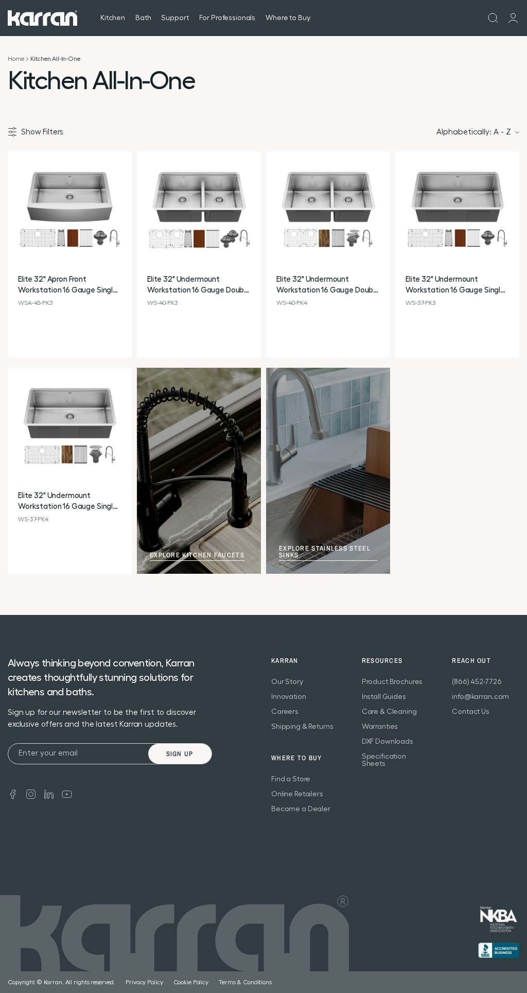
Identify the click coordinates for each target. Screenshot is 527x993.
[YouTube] (67, 793)
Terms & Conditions (245, 982)
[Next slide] (123, 214)
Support (174, 18)
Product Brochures (392, 682)
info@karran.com (480, 696)
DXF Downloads (387, 741)
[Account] (513, 18)
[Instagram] (31, 793)
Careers (284, 711)
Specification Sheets (384, 760)
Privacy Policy (144, 982)
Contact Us (470, 711)
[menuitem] (493, 18)
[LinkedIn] (49, 793)
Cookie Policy (190, 982)
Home (16, 59)
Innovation (288, 696)
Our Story (287, 682)
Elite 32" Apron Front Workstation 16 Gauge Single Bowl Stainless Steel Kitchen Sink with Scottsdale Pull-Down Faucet (67, 286)
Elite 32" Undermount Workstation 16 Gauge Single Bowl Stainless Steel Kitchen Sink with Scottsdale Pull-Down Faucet (455, 286)
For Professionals (227, 18)
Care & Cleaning (389, 711)
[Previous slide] (16, 214)
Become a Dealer (300, 809)
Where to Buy (288, 18)
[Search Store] (493, 18)
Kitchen (112, 18)
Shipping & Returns (302, 726)
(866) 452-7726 (476, 682)
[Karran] (42, 18)
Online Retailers (297, 794)
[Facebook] (13, 793)
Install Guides (384, 696)
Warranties (380, 726)
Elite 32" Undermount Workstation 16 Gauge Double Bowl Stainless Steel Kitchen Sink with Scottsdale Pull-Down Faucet (198, 286)
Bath (143, 18)
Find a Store (290, 779)
